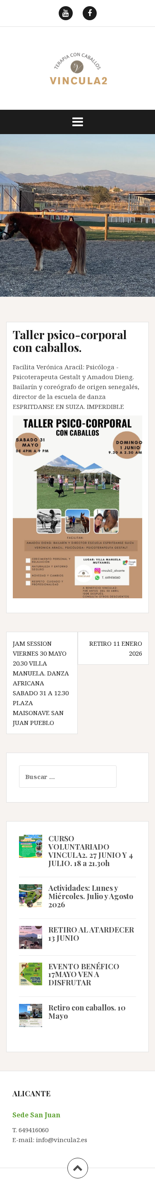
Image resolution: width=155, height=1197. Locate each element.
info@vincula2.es (61, 1140)
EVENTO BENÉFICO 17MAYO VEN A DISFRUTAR (83, 974)
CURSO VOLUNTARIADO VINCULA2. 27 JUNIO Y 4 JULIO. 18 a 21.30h (90, 850)
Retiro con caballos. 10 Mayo (87, 1012)
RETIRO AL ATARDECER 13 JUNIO (91, 934)
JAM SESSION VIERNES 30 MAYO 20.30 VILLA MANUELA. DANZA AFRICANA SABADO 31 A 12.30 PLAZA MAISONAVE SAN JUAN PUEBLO (41, 683)
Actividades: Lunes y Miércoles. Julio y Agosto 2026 (90, 896)
